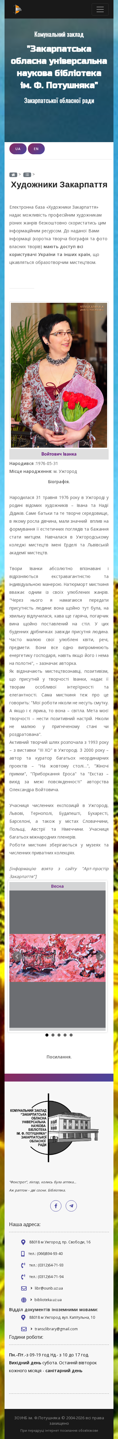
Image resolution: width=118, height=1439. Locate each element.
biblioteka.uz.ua (48, 1299)
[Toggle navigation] (100, 9)
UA (18, 148)
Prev (17, 956)
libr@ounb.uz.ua (49, 1288)
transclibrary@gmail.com (56, 1328)
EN (36, 148)
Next (101, 956)
